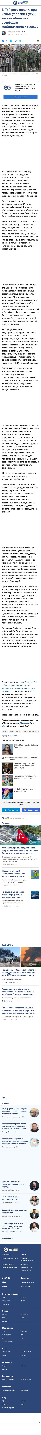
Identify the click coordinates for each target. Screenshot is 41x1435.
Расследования (27, 1282)
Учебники (24, 1331)
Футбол (4, 1314)
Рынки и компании (8, 1379)
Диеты (4, 1369)
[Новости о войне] (5, 819)
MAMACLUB (24, 1390)
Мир (4, 1282)
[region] (20, 153)
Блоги (4, 1286)
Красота (5, 1404)
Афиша (4, 1401)
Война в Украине (15, 731)
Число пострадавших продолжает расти (16, 998)
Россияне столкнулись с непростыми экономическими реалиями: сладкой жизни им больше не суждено (15, 1141)
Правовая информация (10, 1258)
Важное (6, 823)
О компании (6, 1254)
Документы (24, 1264)
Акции (4, 1355)
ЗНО (3, 1338)
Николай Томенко (8, 1232)
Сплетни (23, 1401)
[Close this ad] (39, 1422)
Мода (22, 1404)
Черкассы (5, 1304)
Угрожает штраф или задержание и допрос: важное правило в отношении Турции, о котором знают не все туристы (20, 851)
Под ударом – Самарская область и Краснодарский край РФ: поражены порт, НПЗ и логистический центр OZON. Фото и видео (19, 973)
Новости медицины (8, 1390)
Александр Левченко (10, 1216)
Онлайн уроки (6, 1335)
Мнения (6, 1103)
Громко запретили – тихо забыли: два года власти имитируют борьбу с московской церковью (12, 1226)
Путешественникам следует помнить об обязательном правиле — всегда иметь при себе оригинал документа (19, 859)
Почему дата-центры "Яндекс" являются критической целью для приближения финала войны (15, 1111)
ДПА (22, 1335)
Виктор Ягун (6, 1132)
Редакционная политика (10, 736)
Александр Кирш (8, 1190)
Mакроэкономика (26, 1379)
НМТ (22, 1338)
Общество (25, 1286)
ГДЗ (3, 1331)
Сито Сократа (7, 1147)
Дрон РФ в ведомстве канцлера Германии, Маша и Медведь (13, 1184)
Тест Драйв (6, 1352)
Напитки (23, 1366)
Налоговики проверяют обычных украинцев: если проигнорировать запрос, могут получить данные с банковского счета (18, 1011)
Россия (5, 731)
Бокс (22, 1318)
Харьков (23, 1297)
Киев (3, 1297)
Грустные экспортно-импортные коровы (11, 1198)
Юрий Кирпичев (7, 1203)
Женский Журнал (8, 1408)
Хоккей (4, 1318)
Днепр (23, 1301)
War (23, 32)
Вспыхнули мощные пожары (12, 979)
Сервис (23, 1355)
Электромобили (26, 1352)
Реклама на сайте (8, 1264)
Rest (4, 1097)
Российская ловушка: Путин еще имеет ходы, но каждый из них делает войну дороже (14, 1126)
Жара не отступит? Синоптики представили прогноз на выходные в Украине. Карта (13, 874)
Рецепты (5, 1366)
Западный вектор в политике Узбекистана (14, 1211)
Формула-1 (6, 1321)
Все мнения (6, 1238)
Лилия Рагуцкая (14, 32)
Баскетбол (24, 1314)
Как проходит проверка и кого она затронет (18, 1016)
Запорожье (6, 1301)
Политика (25, 1278)
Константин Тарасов (10, 1117)
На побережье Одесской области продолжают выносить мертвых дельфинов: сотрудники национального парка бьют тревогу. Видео (15, 895)
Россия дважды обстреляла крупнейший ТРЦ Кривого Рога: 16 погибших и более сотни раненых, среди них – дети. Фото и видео (18, 992)
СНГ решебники (7, 1341)
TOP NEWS (7, 945)
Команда (23, 1254)
